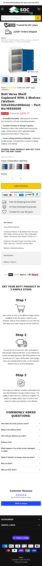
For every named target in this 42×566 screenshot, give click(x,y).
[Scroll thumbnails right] (39, 80)
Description (8, 222)
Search (21, 557)
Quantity (4, 174)
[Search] (38, 18)
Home (3, 38)
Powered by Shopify (21, 562)
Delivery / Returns (10, 262)
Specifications (8, 255)
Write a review (21, 503)
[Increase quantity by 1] (21, 178)
